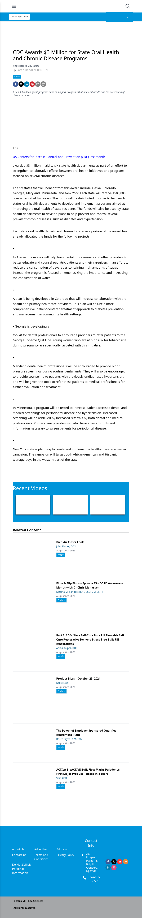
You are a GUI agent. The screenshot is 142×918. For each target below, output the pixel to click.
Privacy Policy (65, 855)
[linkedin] (26, 84)
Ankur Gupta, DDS (66, 648)
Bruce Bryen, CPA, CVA (69, 739)
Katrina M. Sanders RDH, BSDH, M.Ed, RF (80, 591)
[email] (38, 84)
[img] (71, 6)
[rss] (125, 861)
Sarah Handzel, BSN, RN (32, 70)
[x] (114, 861)
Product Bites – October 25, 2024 (78, 678)
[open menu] (14, 6)
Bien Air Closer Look (70, 542)
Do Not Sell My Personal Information (21, 869)
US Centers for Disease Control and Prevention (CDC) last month (59, 157)
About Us (18, 849)
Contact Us (19, 855)
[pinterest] (32, 84)
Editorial (61, 849)
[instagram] (114, 867)
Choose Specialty (18, 16)
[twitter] (21, 84)
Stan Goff (61, 778)
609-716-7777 (95, 879)
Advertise (40, 849)
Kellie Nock (62, 682)
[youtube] (119, 861)
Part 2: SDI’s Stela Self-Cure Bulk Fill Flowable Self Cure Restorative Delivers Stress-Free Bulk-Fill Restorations (90, 639)
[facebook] (15, 84)
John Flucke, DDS (66, 546)
